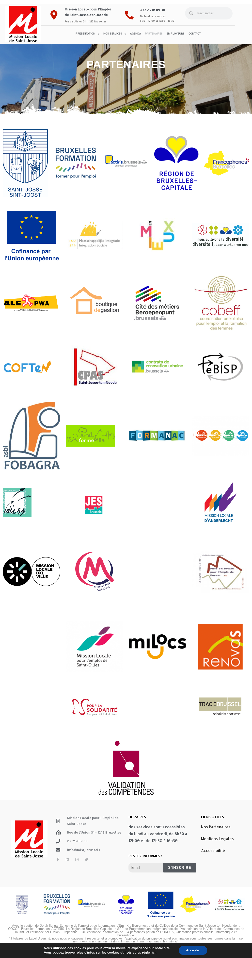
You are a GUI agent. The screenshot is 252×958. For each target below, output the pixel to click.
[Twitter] (86, 859)
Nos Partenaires (216, 826)
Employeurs (176, 33)
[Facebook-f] (58, 859)
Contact (195, 33)
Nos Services (112, 33)
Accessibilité (213, 850)
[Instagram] (77, 859)
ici (154, 952)
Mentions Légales (217, 838)
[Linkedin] (67, 859)
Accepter (193, 950)
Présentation (85, 33)
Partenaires (154, 33)
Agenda (135, 33)
